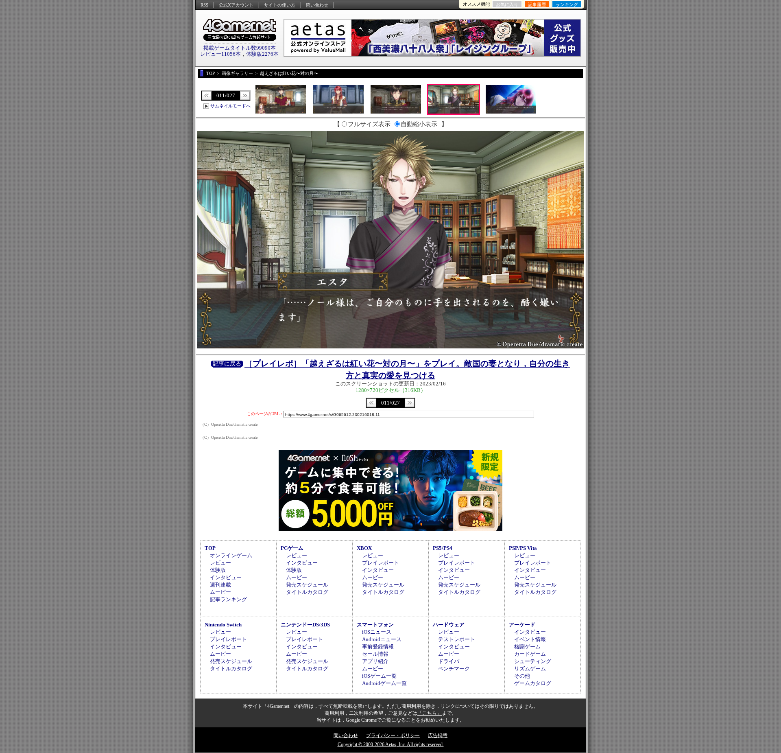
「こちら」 (429, 713)
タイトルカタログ (307, 592)
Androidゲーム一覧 (384, 683)
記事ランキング (228, 599)
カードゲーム (530, 654)
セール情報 (375, 654)
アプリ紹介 (375, 661)
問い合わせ (317, 4)
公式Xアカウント (236, 4)
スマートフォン (375, 625)
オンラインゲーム (231, 555)
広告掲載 (437, 735)
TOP (210, 548)
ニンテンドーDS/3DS (305, 625)
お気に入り (507, 4)
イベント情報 (530, 639)
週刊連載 (220, 585)
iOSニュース (376, 632)
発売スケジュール (307, 585)
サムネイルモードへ (230, 105)
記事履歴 (537, 4)
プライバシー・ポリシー (393, 735)
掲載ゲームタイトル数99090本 (239, 48)
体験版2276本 (262, 54)
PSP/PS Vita (523, 548)
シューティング (532, 661)
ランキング (567, 4)
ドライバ (448, 661)
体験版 (218, 570)
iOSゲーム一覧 (379, 676)
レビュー (220, 563)
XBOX (364, 548)
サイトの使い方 (279, 4)
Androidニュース (381, 639)
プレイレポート (380, 563)
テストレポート (456, 639)
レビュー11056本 (220, 54)
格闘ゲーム (527, 647)
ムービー (220, 592)
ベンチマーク (454, 668)
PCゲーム (292, 548)
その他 (522, 676)
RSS (204, 4)
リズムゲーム (530, 668)
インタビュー (226, 577)
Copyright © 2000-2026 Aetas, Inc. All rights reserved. (391, 744)
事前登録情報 (378, 647)
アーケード (522, 625)
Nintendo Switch (223, 625)
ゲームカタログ (532, 683)
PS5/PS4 (442, 548)
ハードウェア (449, 625)
